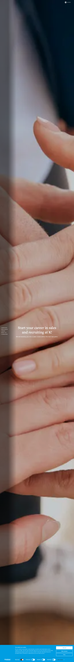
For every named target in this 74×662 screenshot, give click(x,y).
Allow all (64, 647)
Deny (64, 654)
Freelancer (4, 329)
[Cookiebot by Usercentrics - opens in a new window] (7, 660)
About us (3, 332)
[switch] (33, 660)
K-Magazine (4, 334)
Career (3, 331)
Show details (60, 659)
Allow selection (64, 651)
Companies (4, 327)
